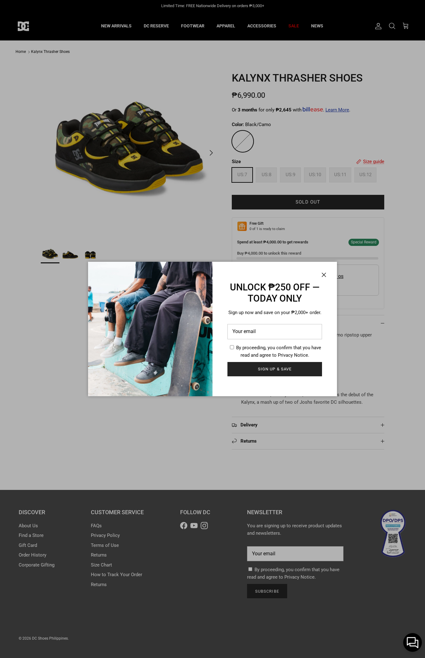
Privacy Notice (293, 355)
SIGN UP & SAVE (275, 369)
